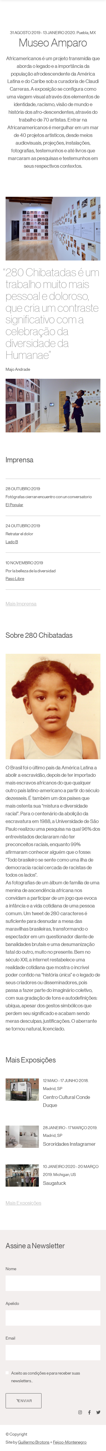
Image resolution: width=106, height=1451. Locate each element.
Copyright (18, 1433)
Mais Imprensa (21, 603)
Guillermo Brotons (33, 1441)
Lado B (12, 541)
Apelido (12, 1303)
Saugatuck (54, 1183)
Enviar (25, 1400)
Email (10, 1337)
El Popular (14, 504)
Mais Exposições (23, 1203)
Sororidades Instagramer (69, 1144)
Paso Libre (15, 578)
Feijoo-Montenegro (70, 1441)
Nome (11, 1268)
